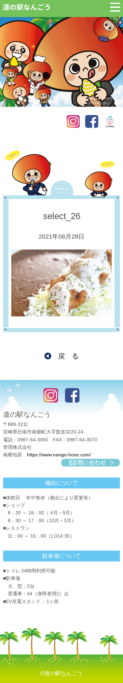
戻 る (68, 356)
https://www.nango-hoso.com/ (59, 454)
